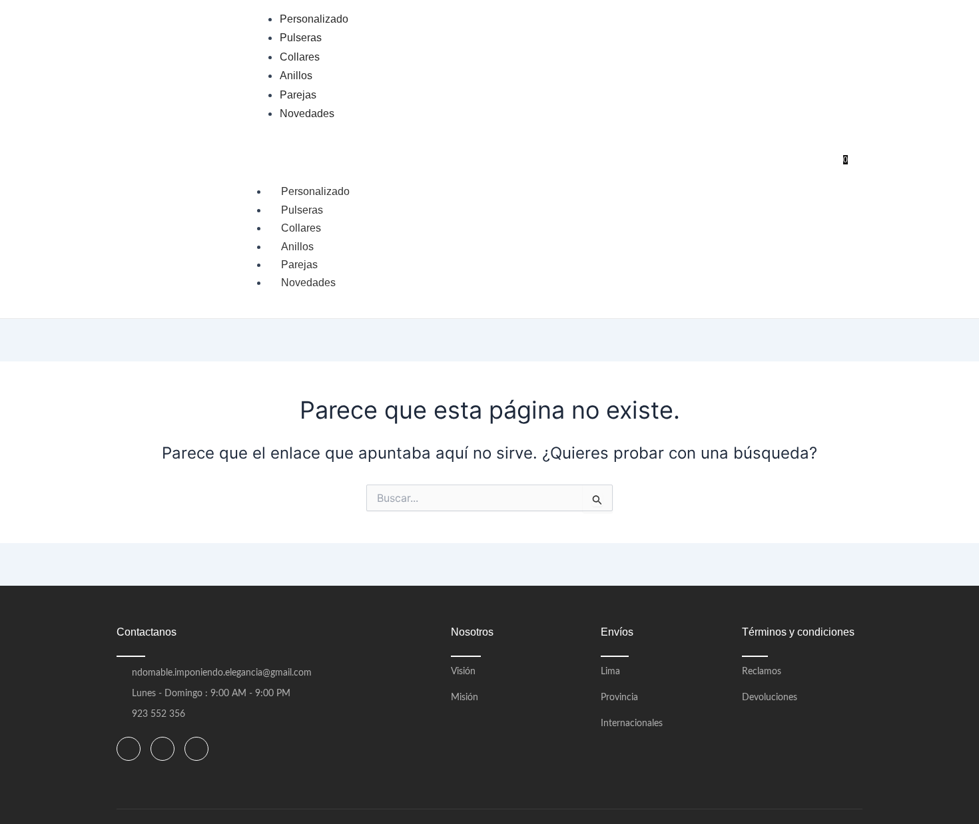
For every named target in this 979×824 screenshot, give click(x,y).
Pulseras (302, 210)
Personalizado (315, 191)
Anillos (297, 246)
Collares (301, 228)
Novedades (308, 282)
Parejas (299, 264)
